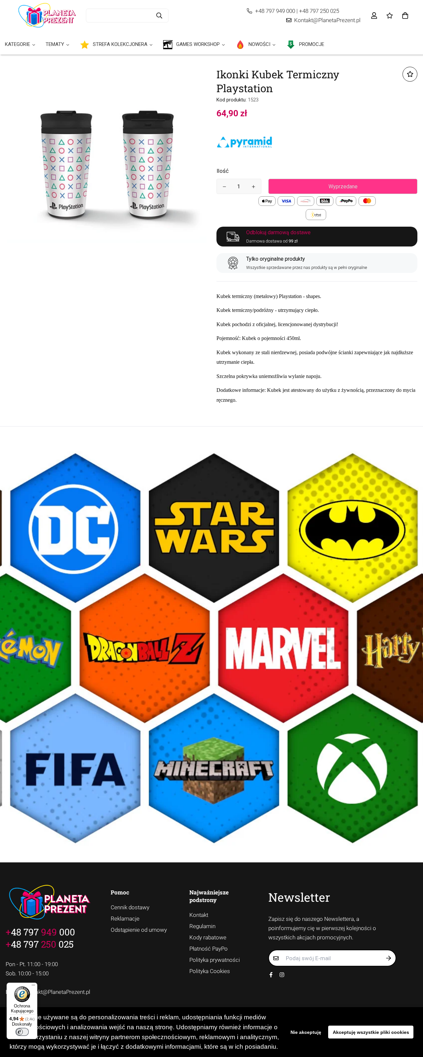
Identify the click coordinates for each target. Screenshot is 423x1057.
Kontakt (198, 915)
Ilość (222, 171)
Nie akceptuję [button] (305, 1032)
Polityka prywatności (214, 960)
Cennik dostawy (130, 907)
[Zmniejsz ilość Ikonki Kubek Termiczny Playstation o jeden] (224, 186)
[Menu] (33, 987)
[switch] (22, 1032)
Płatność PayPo (208, 948)
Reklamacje (125, 918)
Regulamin (202, 926)
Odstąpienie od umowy (139, 929)
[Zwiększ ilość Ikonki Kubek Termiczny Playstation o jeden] (253, 186)
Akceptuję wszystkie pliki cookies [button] (371, 1032)
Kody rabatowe (207, 937)
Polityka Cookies (209, 971)
